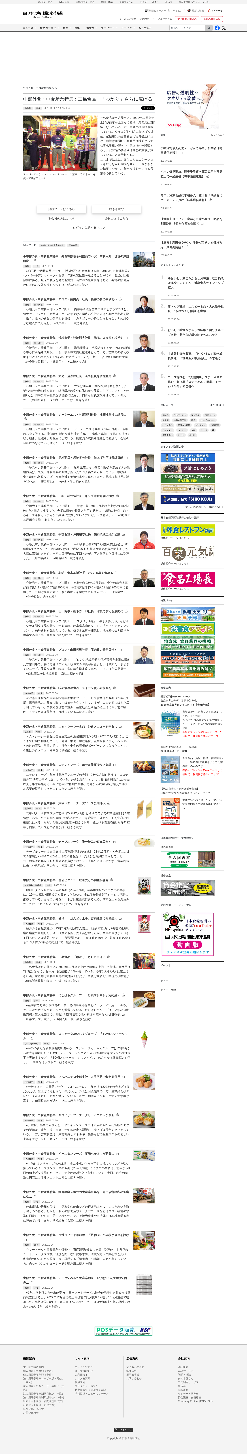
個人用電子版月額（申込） (38, 1370)
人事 (193, 430)
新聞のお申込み (211, 19)
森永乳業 (195, 415)
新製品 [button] (90, 27)
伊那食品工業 (180, 420)
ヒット (181, 435)
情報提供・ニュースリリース (91, 1393)
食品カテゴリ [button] (48, 27)
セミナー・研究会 (149, 2)
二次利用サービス (85, 2)
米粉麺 (165, 420)
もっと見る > (217, 135)
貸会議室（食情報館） (191, 1397)
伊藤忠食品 (167, 435)
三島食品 (73, 245)
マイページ (125, 1429)
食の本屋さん (126, 2)
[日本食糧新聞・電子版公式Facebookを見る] (217, 28)
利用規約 (80, 1382)
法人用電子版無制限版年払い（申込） (45, 1397)
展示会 (168, 2)
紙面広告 (131, 1370)
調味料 (28, 108)
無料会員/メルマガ (34, 1408)
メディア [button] (126, 27)
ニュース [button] (28, 27)
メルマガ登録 (165, 19)
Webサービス (186, 1370)
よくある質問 (82, 1378)
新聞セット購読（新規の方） (40, 1405)
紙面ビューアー (157, 10)
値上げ (192, 435)
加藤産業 (215, 425)
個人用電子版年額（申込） (38, 1374)
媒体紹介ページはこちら (175, 537)
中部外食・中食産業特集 (52, 245)
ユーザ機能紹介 (84, 1370)
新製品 (165, 415)
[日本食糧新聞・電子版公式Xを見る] (224, 28)
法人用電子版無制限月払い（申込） (43, 1393)
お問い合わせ (31, 1412)
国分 (193, 420)
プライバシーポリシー (88, 1386)
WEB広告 (64, 2)
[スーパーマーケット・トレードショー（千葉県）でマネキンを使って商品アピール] (60, 143)
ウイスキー (167, 430)
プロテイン (200, 425)
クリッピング (178, 10)
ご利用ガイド (147, 19)
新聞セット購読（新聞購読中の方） (43, 1401)
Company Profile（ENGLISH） (196, 1401)
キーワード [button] (108, 27)
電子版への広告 (135, 1367)
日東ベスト (210, 415)
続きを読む (116, 209)
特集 (77, 27)
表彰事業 (183, 1389)
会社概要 (183, 1367)
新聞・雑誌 (107, 2)
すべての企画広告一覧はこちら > (205, 506)
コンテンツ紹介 (84, 1367)
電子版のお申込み (187, 19)
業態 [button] (65, 27)
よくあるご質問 (128, 19)
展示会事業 (132, 1374)
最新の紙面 (198, 10)
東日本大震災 (184, 425)
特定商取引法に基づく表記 (90, 1389)
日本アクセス (180, 415)
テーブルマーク (208, 420)
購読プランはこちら (61, 209)
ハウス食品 (167, 425)
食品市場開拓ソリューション (194, 2)
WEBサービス (45, 2)
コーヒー (182, 430)
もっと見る (145, 27)
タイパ (204, 430)
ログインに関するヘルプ (89, 227)
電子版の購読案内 (33, 1367)
